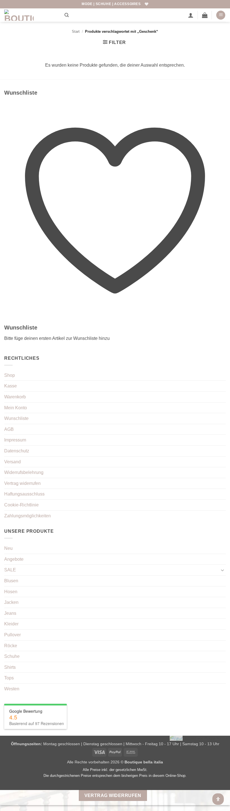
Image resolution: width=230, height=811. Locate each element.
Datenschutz (16, 450)
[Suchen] (67, 15)
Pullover (12, 634)
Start (76, 31)
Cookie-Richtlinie (21, 505)
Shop (9, 375)
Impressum (15, 440)
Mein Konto (15, 407)
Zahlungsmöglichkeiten (27, 515)
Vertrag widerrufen (22, 483)
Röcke (10, 645)
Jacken (11, 602)
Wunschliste (16, 418)
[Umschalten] (222, 570)
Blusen (11, 580)
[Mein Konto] (191, 15)
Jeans (10, 613)
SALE (10, 569)
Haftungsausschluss (24, 494)
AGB (9, 429)
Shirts (10, 667)
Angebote (14, 559)
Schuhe (12, 656)
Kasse (10, 386)
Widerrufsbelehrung (23, 472)
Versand (12, 461)
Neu (8, 548)
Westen (11, 688)
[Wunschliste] (146, 4)
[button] (205, 15)
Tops (9, 678)
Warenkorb (15, 396)
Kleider (11, 623)
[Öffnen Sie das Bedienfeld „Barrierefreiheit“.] (218, 799)
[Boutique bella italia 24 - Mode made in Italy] (32, 15)
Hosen (10, 591)
